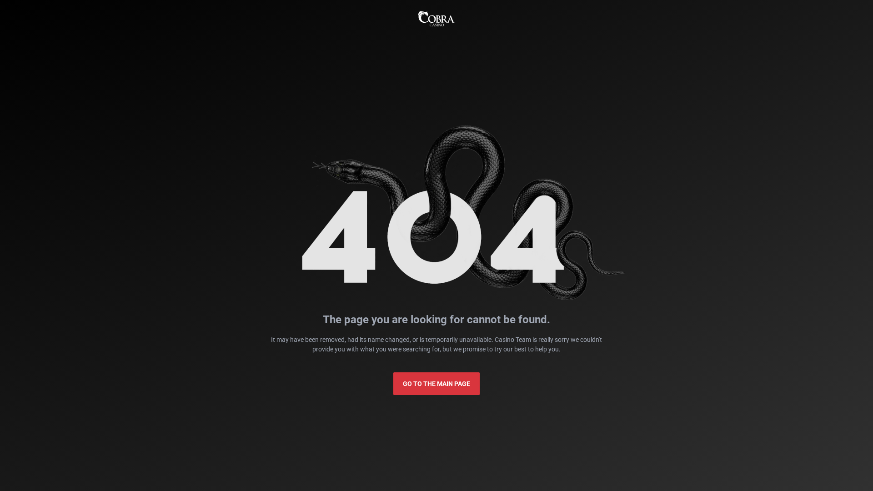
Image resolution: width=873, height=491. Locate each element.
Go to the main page (436, 383)
